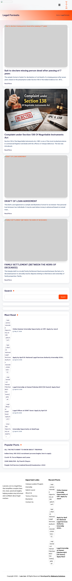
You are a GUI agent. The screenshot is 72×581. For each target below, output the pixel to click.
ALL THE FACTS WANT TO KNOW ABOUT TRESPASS (23, 449)
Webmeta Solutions (58, 576)
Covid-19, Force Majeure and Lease (17, 457)
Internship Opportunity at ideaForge (26, 429)
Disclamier (29, 499)
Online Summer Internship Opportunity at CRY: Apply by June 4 (35, 329)
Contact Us (29, 502)
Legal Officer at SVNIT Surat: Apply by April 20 (30, 410)
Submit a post (30, 490)
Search (8, 290)
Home (58, 15)
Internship (29, 487)
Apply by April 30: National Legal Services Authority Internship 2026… (38, 357)
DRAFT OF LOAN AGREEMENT (20, 201)
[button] (59, 5)
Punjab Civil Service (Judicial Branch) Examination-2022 (24, 465)
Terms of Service (31, 496)
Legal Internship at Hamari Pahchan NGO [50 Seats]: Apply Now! (36, 387)
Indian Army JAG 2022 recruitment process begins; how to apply (27, 453)
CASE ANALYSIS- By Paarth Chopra (17, 461)
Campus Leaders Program (34, 484)
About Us (29, 493)
